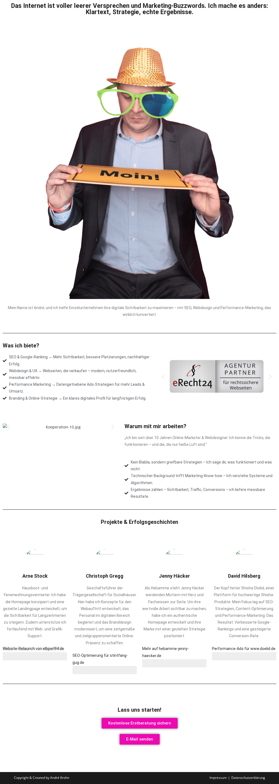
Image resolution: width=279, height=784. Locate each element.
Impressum (218, 777)
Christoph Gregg (104, 576)
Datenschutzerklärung (248, 777)
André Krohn (59, 777)
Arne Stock (35, 576)
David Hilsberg (244, 576)
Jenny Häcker (174, 576)
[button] (163, 376)
